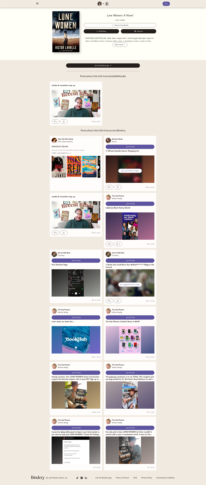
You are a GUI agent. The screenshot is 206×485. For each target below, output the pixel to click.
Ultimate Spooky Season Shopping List (123, 151)
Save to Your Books (121, 25)
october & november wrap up (63, 85)
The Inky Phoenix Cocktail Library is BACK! (123, 321)
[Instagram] (81, 477)
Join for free (130, 147)
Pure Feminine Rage (59, 265)
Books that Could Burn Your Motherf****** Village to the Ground (130, 266)
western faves (60, 146)
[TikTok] (77, 477)
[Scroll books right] (97, 167)
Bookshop (102, 31)
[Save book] (63, 157)
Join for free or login (131, 171)
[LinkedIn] (86, 477)
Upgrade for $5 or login (131, 285)
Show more (119, 45)
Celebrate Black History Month (118, 208)
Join (166, 4)
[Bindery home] (37, 478)
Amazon (140, 31)
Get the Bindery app (102, 65)
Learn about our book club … (63, 321)
